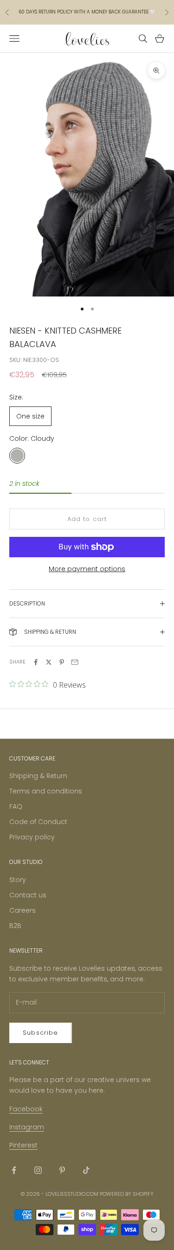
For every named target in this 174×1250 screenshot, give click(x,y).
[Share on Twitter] (48, 662)
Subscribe (40, 1032)
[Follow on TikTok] (86, 1170)
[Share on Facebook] (35, 662)
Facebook (26, 1109)
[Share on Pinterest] (61, 662)
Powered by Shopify (127, 1194)
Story (17, 879)
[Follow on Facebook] (14, 1170)
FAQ (15, 806)
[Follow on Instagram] (38, 1170)
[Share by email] (74, 662)
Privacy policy (32, 837)
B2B (15, 925)
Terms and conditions (45, 791)
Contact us (27, 895)
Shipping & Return (38, 775)
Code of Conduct (38, 821)
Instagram (26, 1127)
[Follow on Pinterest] (62, 1170)
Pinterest (23, 1145)
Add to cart (87, 519)
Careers (22, 910)
